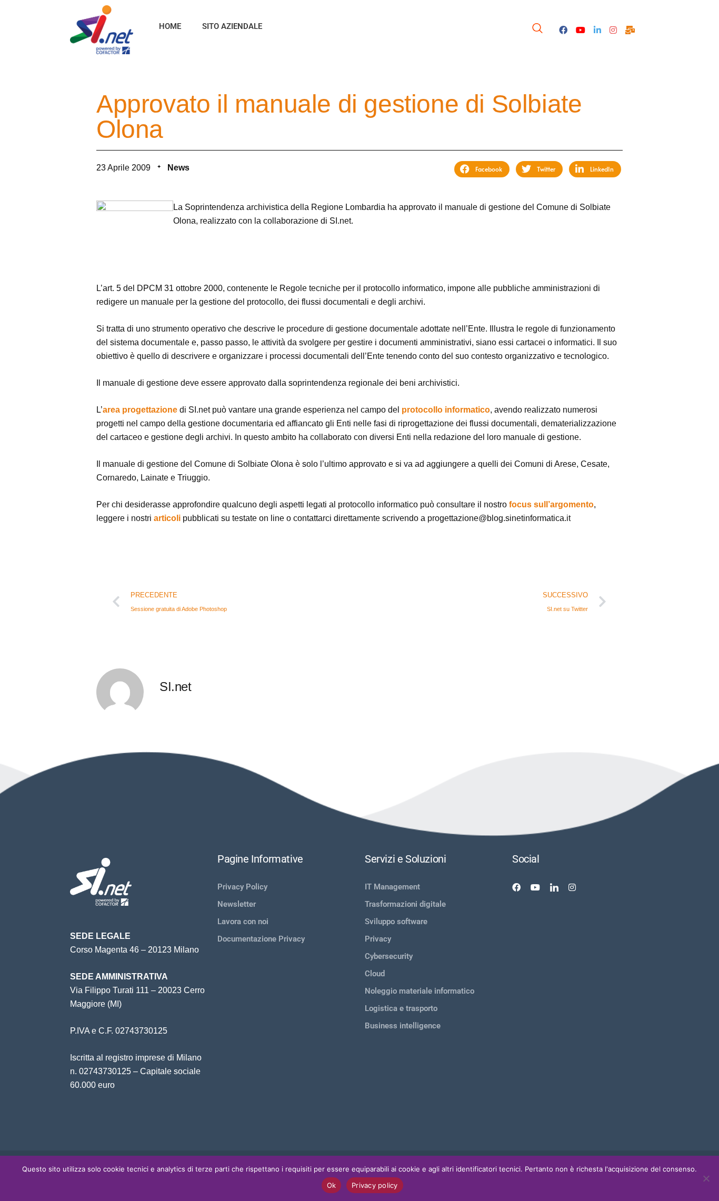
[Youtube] (580, 29)
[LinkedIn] (597, 29)
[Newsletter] (630, 29)
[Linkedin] (554, 887)
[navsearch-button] (537, 30)
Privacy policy (375, 1185)
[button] (482, 169)
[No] (706, 1178)
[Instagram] (613, 29)
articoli (167, 518)
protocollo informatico (446, 409)
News (178, 167)
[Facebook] (563, 29)
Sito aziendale (232, 26)
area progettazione (140, 409)
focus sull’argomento (551, 504)
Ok (331, 1185)
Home (170, 26)
